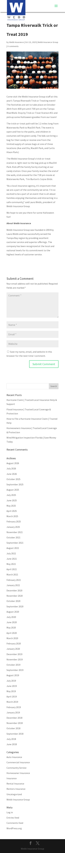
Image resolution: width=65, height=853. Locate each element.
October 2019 (13, 664)
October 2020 (13, 601)
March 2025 (12, 516)
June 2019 (11, 685)
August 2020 (12, 611)
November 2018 (14, 723)
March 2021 (12, 574)
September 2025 (14, 484)
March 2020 (12, 638)
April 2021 (11, 569)
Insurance (11, 778)
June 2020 (11, 622)
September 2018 (14, 733)
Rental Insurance (15, 783)
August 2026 (12, 463)
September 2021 (14, 542)
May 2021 (11, 563)
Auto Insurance (14, 757)
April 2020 (11, 632)
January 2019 (13, 712)
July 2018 (11, 738)
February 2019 (13, 707)
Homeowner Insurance (18, 773)
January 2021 (13, 585)
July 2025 (11, 494)
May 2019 (11, 691)
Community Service (16, 767)
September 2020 (14, 606)
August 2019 (12, 675)
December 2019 (14, 654)
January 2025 (13, 526)
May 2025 (11, 505)
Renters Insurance (15, 788)
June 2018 (11, 744)
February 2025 (13, 521)
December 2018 (14, 717)
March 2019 (12, 701)
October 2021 (13, 537)
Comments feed (14, 822)
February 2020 (13, 643)
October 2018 (13, 728)
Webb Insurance (16, 42)
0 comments (13, 46)
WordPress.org (14, 828)
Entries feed (12, 817)
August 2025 (12, 489)
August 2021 (12, 547)
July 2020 (11, 616)
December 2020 (14, 590)
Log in (9, 812)
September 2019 (14, 669)
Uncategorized (14, 794)
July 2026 (11, 468)
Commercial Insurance (18, 762)
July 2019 (11, 680)
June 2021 (11, 558)
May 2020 (11, 627)
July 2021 (11, 553)
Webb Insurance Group (48, 42)
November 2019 (14, 659)
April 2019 (11, 696)
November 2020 (14, 595)
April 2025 (11, 510)
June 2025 (11, 500)
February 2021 (13, 579)
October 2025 (13, 479)
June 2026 (11, 473)
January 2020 (13, 648)
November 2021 (14, 532)
